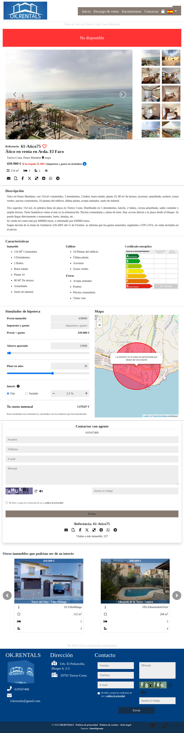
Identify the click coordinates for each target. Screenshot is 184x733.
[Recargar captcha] (36, 491)
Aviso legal (126, 724)
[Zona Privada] (163, 11)
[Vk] (44, 178)
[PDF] (16, 178)
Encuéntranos (131, 11)
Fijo (12, 393)
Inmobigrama (96, 728)
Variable (33, 393)
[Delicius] (37, 178)
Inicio (86, 11)
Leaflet (146, 416)
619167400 (92, 432)
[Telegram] (57, 178)
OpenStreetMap (160, 416)
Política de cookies (109, 724)
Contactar (151, 11)
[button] (7, 595)
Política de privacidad (87, 724)
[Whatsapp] (51, 178)
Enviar (92, 513)
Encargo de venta (106, 11)
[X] (30, 178)
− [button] (99, 325)
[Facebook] (23, 178)
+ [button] (99, 319)
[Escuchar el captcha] (41, 491)
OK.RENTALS (67, 724)
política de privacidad (54, 503)
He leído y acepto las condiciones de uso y (36, 503)
